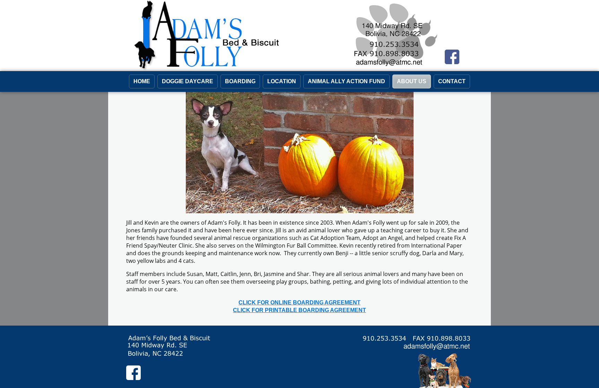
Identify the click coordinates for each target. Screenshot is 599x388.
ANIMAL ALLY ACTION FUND (346, 81)
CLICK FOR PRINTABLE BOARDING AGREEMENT (299, 310)
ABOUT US (411, 81)
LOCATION (281, 81)
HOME (141, 81)
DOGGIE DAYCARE (187, 81)
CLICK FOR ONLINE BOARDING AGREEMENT (299, 302)
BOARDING (240, 81)
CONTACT (452, 81)
